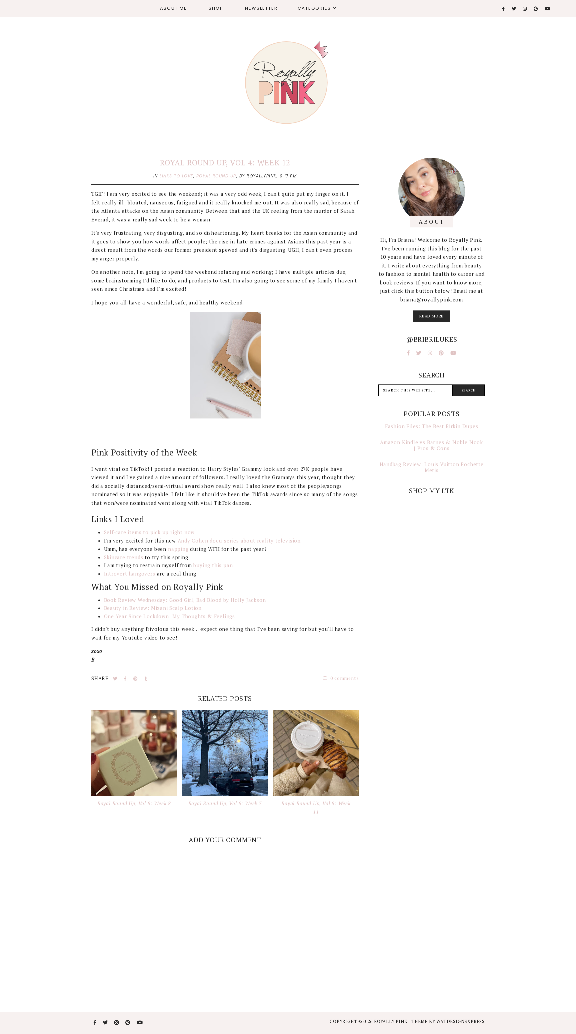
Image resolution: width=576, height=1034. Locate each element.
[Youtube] (548, 9)
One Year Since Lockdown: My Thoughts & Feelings (169, 616)
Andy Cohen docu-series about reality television (239, 540)
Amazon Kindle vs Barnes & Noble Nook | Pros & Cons (431, 445)
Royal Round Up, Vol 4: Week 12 (225, 162)
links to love (176, 176)
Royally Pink (391, 1021)
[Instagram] (525, 9)
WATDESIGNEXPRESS (460, 1021)
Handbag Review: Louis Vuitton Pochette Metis (432, 467)
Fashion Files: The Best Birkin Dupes (431, 426)
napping (178, 549)
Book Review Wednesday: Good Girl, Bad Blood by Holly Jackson (185, 600)
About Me (173, 8)
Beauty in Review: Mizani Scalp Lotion (153, 608)
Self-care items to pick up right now (149, 532)
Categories (314, 8)
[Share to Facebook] (126, 679)
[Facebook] (503, 9)
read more (431, 315)
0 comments (344, 678)
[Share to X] (116, 679)
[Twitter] (514, 9)
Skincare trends (123, 557)
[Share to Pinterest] (136, 679)
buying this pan (213, 565)
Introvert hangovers (129, 573)
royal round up (216, 176)
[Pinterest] (536, 9)
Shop (216, 8)
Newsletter (261, 8)
